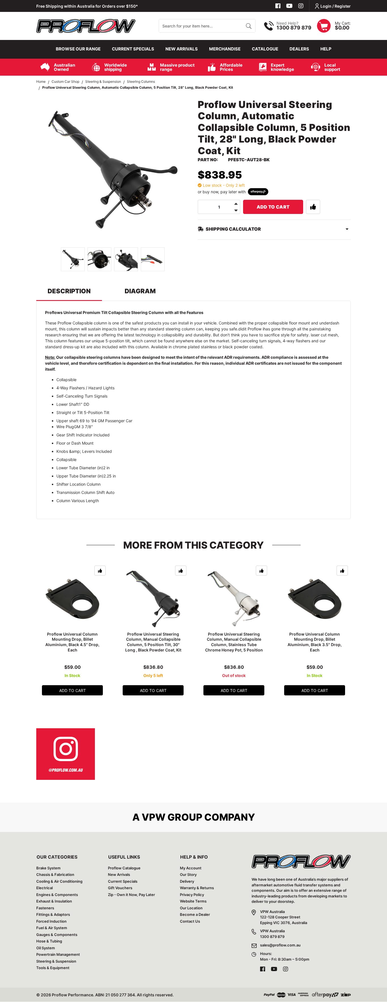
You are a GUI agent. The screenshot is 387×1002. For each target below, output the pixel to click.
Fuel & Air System (51, 927)
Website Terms (193, 901)
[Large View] (73, 259)
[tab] (69, 293)
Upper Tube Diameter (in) (79, 476)
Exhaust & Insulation (54, 901)
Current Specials (133, 49)
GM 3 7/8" (83, 426)
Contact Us (190, 921)
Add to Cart (273, 207)
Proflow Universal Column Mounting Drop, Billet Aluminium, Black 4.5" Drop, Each (72, 642)
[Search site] (248, 25)
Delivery (187, 881)
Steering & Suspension (56, 961)
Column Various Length (77, 500)
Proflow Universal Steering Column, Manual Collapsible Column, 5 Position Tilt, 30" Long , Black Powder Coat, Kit (153, 642)
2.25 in (109, 476)
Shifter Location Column (78, 484)
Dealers (299, 49)
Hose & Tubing (49, 941)
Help (325, 49)
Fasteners (45, 908)
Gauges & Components (56, 934)
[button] (313, 207)
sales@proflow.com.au (280, 945)
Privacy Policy (192, 894)
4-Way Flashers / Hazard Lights (85, 387)
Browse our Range (78, 49)
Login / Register (335, 6)
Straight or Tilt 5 (71, 412)
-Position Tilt (97, 412)
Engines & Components (57, 894)
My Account (190, 868)
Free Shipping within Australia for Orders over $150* (87, 6)
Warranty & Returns (197, 888)
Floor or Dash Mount (74, 443)
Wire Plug (65, 426)
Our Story (188, 874)
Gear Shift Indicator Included (83, 434)
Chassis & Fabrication (55, 874)
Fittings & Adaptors (53, 914)
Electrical (44, 888)
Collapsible (66, 379)
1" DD (84, 404)
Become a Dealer (195, 914)
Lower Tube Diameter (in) (79, 467)
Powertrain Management (58, 954)
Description (69, 291)
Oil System (45, 948)
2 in (106, 467)
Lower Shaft (67, 404)
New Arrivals (181, 49)
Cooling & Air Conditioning (59, 881)
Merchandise (225, 49)
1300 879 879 (294, 28)
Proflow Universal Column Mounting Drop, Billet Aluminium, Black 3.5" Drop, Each (315, 642)
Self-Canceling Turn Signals (81, 396)
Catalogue (265, 49)
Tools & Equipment (52, 967)
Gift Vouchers (120, 888)
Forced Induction (51, 921)
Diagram (140, 291)
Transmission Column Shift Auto (85, 492)
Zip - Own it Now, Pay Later (131, 894)
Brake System (48, 868)
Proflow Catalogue (124, 868)
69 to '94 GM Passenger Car (106, 420)
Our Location (191, 908)
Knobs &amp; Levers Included (84, 451)
